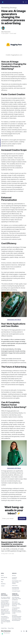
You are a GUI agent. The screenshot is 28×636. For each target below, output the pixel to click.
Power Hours (14, 585)
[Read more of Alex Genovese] (3, 28)
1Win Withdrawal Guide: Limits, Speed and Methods (16, 598)
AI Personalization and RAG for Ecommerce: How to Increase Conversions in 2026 (16, 610)
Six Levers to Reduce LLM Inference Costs (5, 598)
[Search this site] (23, 2)
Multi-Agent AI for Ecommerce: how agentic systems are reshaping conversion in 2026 (5, 612)
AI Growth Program (16, 591)
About (2, 575)
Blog (2, 581)
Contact (2, 585)
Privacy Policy (11, 628)
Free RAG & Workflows (14, 578)
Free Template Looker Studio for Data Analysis (16, 582)
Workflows (3, 583)
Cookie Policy (4, 628)
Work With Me (4, 577)
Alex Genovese (5, 32)
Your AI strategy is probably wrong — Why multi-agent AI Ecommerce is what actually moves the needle (5, 604)
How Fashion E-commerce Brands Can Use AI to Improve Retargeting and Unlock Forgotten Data (5, 620)
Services (14, 575)
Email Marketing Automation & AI (15, 588)
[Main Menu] (26, 2)
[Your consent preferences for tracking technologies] (2, 633)
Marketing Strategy (9, 8)
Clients (2, 579)
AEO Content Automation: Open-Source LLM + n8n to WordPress (16, 603)
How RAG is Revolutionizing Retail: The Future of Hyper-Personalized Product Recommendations (16, 618)
